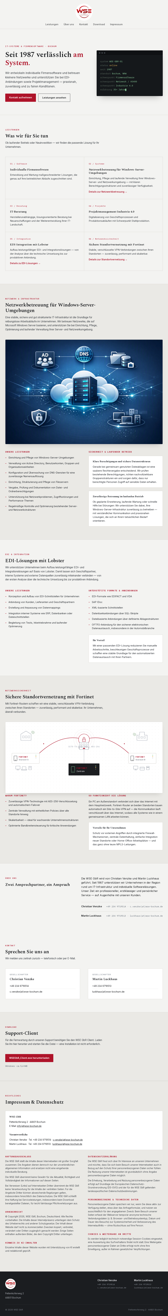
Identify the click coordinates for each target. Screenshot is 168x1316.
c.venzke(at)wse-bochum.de (26, 991)
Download (99, 24)
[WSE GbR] (14, 1284)
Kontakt (83, 24)
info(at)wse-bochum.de (29, 1126)
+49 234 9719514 (19, 986)
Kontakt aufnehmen (20, 97)
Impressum (116, 24)
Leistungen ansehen (54, 97)
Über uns (69, 24)
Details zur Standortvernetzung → (108, 259)
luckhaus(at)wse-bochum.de (108, 991)
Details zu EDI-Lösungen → (25, 263)
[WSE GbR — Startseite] (84, 12)
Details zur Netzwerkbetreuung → (108, 191)
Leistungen (51, 24)
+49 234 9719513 (101, 986)
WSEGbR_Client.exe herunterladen (29, 1057)
